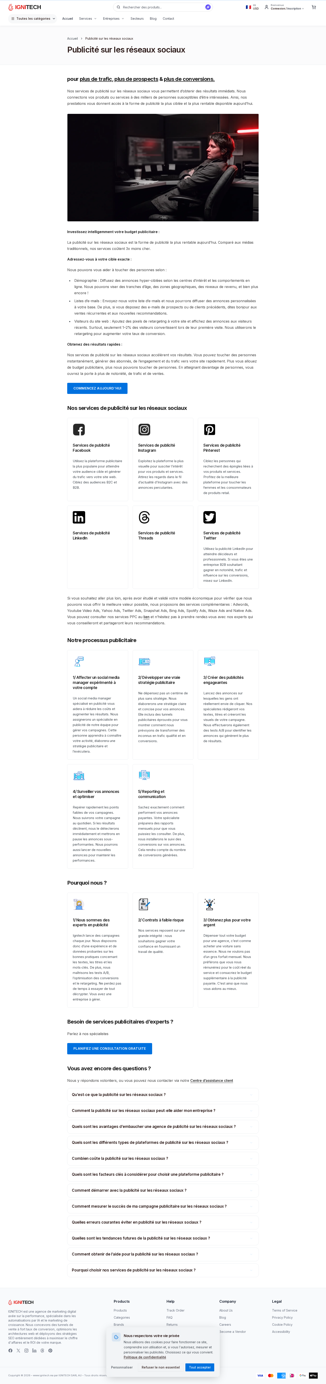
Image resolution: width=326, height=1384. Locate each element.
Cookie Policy (282, 1324)
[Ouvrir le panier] (314, 7)
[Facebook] (10, 1350)
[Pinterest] (50, 1350)
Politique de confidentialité (145, 1357)
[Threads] (42, 1350)
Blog (222, 1317)
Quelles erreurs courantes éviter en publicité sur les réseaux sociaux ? (136, 1222)
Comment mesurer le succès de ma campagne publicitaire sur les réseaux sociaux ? (149, 1206)
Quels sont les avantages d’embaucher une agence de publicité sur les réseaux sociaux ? (154, 1126)
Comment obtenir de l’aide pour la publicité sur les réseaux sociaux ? (135, 1254)
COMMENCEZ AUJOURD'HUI (97, 388)
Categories (122, 1317)
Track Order (176, 1310)
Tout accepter (200, 1367)
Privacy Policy (282, 1317)
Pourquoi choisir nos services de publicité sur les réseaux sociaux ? (134, 1270)
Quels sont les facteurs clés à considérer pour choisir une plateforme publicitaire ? (148, 1174)
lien (146, 617)
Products (120, 1310)
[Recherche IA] (208, 7)
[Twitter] (18, 1350)
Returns (172, 1324)
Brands (119, 1324)
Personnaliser (122, 1367)
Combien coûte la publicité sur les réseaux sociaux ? (120, 1158)
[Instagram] (26, 1350)
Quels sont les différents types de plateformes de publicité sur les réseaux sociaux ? (150, 1142)
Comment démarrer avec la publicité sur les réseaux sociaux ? (129, 1190)
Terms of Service (284, 1310)
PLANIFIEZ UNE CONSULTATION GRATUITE (109, 1048)
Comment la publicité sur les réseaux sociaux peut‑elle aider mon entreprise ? (143, 1110)
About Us (226, 1310)
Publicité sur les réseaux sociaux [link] (109, 38)
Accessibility (281, 1331)
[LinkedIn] (34, 1350)
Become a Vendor (232, 1331)
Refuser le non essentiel (161, 1367)
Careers (225, 1324)
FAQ (170, 1317)
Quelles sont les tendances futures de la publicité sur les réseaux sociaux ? (141, 1238)
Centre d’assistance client (211, 1080)
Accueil (72, 38)
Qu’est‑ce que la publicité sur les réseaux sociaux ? (119, 1094)
